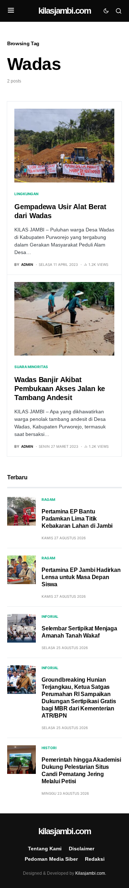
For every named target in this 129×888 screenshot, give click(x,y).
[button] (11, 10)
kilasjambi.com (64, 10)
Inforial (50, 616)
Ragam (48, 499)
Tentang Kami (45, 848)
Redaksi (95, 859)
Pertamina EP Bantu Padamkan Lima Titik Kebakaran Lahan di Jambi (77, 518)
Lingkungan (26, 194)
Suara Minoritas (31, 367)
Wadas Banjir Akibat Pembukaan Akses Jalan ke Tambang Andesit (59, 388)
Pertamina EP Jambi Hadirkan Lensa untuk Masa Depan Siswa (81, 577)
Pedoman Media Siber (51, 859)
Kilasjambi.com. (90, 873)
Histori (49, 748)
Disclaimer (81, 848)
